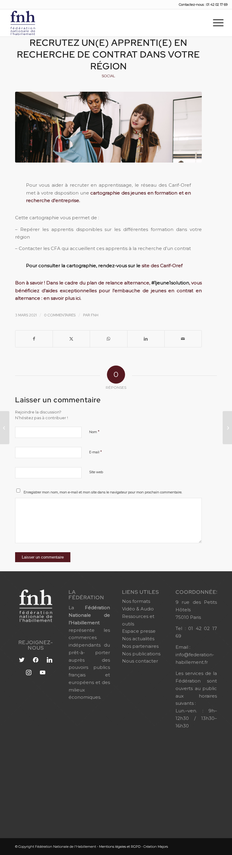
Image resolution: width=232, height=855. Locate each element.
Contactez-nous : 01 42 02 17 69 (203, 4)
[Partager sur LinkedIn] (145, 339)
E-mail (95, 451)
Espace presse (139, 631)
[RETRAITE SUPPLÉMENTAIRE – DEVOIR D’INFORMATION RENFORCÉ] (227, 427)
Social (108, 76)
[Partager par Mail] (183, 339)
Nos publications (141, 654)
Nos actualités (138, 638)
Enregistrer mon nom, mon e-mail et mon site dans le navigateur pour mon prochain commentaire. (103, 492)
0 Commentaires (60, 315)
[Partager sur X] (71, 339)
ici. (78, 298)
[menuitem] (218, 22)
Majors (163, 846)
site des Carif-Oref (162, 265)
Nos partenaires (140, 646)
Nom (94, 431)
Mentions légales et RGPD (119, 846)
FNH (94, 315)
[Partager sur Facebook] (34, 339)
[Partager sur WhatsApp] (108, 339)
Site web (96, 472)
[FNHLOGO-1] (32, 22)
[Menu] (218, 22)
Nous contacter (140, 661)
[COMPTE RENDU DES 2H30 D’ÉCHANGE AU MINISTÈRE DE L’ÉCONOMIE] (4, 427)
